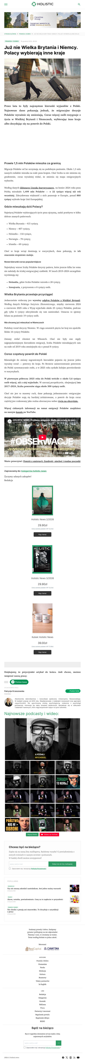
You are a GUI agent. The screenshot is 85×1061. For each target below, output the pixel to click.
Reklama (42, 1004)
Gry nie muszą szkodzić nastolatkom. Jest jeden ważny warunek (34, 888)
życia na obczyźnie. (68, 401)
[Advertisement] (42, 143)
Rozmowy (42, 978)
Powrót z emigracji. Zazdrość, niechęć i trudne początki (51, 461)
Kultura (42, 974)
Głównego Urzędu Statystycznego (37, 188)
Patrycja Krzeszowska (14, 691)
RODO (42, 1021)
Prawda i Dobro (25, 34)
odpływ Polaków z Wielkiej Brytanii (61, 300)
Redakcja (42, 994)
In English (42, 984)
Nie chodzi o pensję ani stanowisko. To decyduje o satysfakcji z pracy (32, 911)
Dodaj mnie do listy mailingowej (62, 864)
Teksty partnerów (42, 981)
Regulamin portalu (42, 1015)
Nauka (42, 967)
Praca (42, 1008)
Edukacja (42, 971)
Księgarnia (42, 998)
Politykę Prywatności (38, 868)
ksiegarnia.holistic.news (33, 471)
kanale (19, 412)
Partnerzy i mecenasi (42, 1011)
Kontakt (42, 1001)
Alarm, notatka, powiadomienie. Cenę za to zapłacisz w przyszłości (35, 899)
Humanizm (42, 964)
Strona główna (10, 34)
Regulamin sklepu (42, 1018)
